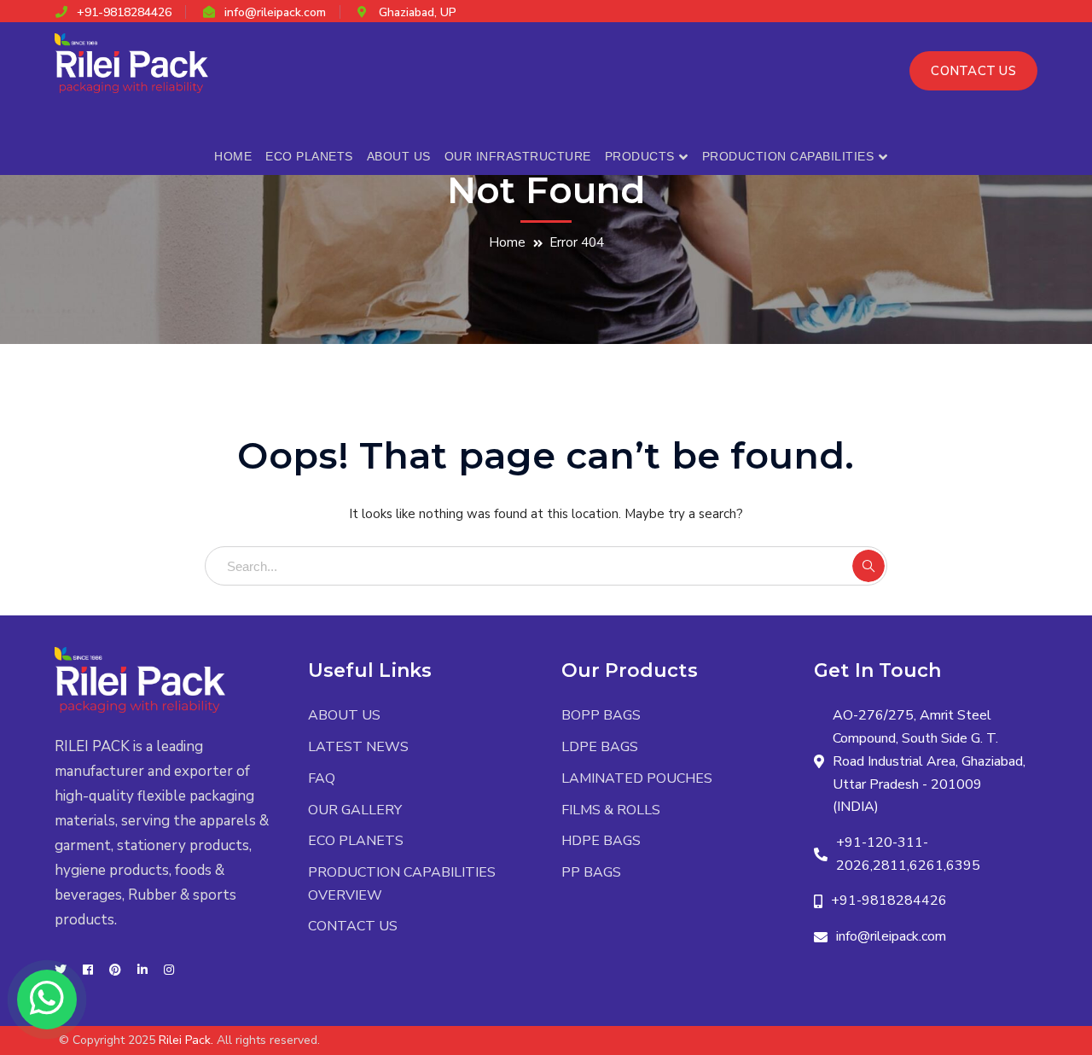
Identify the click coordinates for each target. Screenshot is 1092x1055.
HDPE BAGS (601, 840)
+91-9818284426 (124, 12)
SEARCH (868, 566)
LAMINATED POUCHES (636, 778)
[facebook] (88, 970)
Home (507, 242)
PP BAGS (591, 872)
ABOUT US (344, 715)
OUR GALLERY (355, 810)
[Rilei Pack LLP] (131, 62)
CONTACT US (973, 70)
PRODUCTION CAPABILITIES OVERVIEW (402, 884)
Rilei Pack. (186, 1040)
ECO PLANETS (356, 840)
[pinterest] (115, 970)
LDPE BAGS (599, 746)
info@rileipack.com (275, 12)
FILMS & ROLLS (610, 810)
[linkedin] (142, 970)
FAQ (321, 778)
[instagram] (169, 970)
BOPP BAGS (601, 715)
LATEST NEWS (358, 746)
